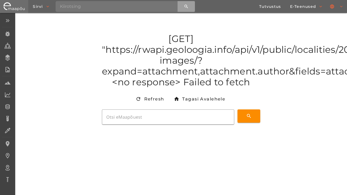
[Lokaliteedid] (7, 143)
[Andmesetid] (7, 106)
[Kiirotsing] (186, 6)
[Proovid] (7, 82)
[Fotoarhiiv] (7, 69)
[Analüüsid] (7, 118)
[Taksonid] (7, 45)
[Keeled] (336, 6)
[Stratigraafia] (7, 57)
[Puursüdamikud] (7, 179)
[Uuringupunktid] (7, 155)
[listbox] (7, 100)
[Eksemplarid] (7, 33)
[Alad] (7, 167)
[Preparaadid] (7, 130)
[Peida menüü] (7, 20)
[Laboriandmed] (7, 94)
